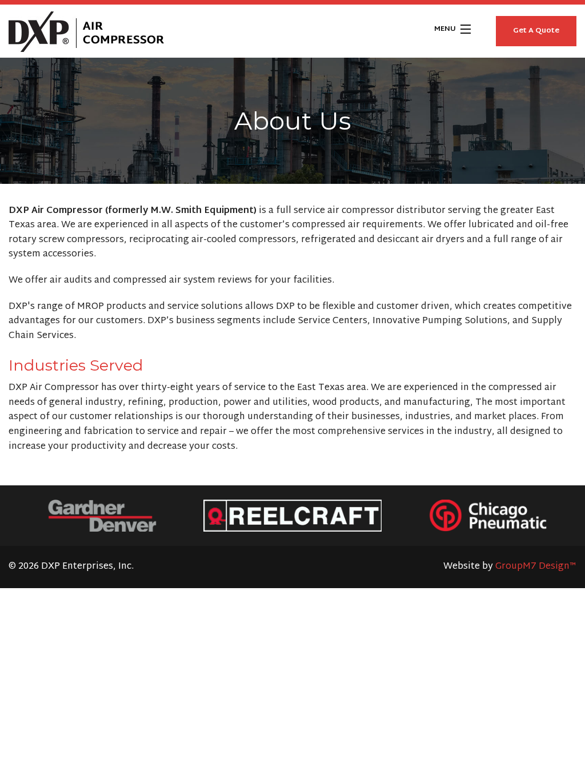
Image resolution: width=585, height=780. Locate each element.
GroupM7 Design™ (535, 566)
